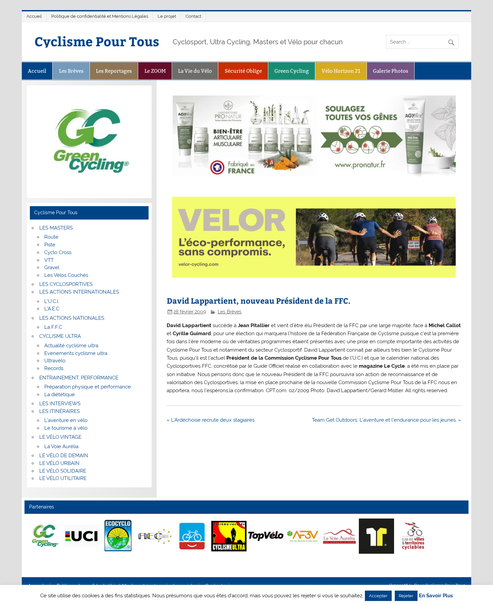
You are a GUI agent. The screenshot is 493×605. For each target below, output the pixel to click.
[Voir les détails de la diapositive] (44, 536)
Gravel (51, 267)
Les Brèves (71, 71)
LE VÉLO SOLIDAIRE (62, 471)
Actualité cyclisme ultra (71, 346)
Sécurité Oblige (243, 71)
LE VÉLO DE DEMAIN (63, 455)
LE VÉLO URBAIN (59, 463)
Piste (49, 245)
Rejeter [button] (406, 595)
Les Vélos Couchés (66, 275)
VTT (49, 260)
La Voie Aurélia (61, 446)
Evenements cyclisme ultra (75, 353)
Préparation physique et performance (87, 387)
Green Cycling (291, 71)
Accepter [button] (378, 595)
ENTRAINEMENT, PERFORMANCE (78, 378)
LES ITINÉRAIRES (59, 411)
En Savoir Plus (436, 595)
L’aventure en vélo (66, 420)
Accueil (34, 16)
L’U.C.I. (51, 301)
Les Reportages (114, 71)
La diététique (59, 394)
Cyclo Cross (57, 252)
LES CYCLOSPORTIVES (66, 284)
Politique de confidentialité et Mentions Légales (99, 16)
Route (51, 237)
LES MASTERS (56, 228)
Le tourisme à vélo (66, 428)
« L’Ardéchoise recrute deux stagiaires (211, 420)
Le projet (167, 16)
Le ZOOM (155, 71)
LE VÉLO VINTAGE (60, 437)
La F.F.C (53, 327)
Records (53, 368)
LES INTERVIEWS (59, 404)
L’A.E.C (51, 309)
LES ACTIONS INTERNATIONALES (79, 292)
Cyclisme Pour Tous (97, 41)
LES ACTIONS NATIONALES (71, 318)
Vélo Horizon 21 (341, 71)
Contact (193, 16)
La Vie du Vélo (195, 71)
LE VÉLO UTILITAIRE (63, 478)
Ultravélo (54, 361)
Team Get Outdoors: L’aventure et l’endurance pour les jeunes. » (386, 420)
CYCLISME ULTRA (60, 336)
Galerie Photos (390, 71)
